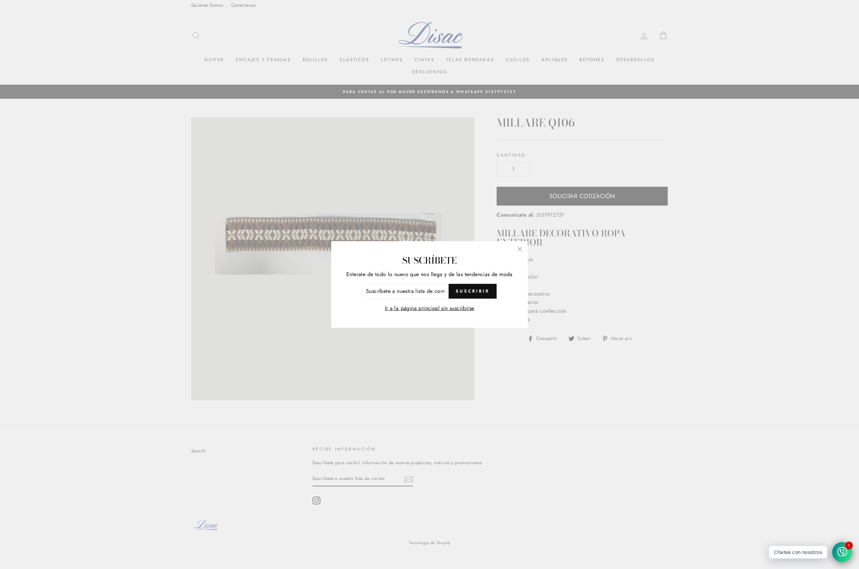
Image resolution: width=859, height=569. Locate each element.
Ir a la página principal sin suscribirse (429, 308)
